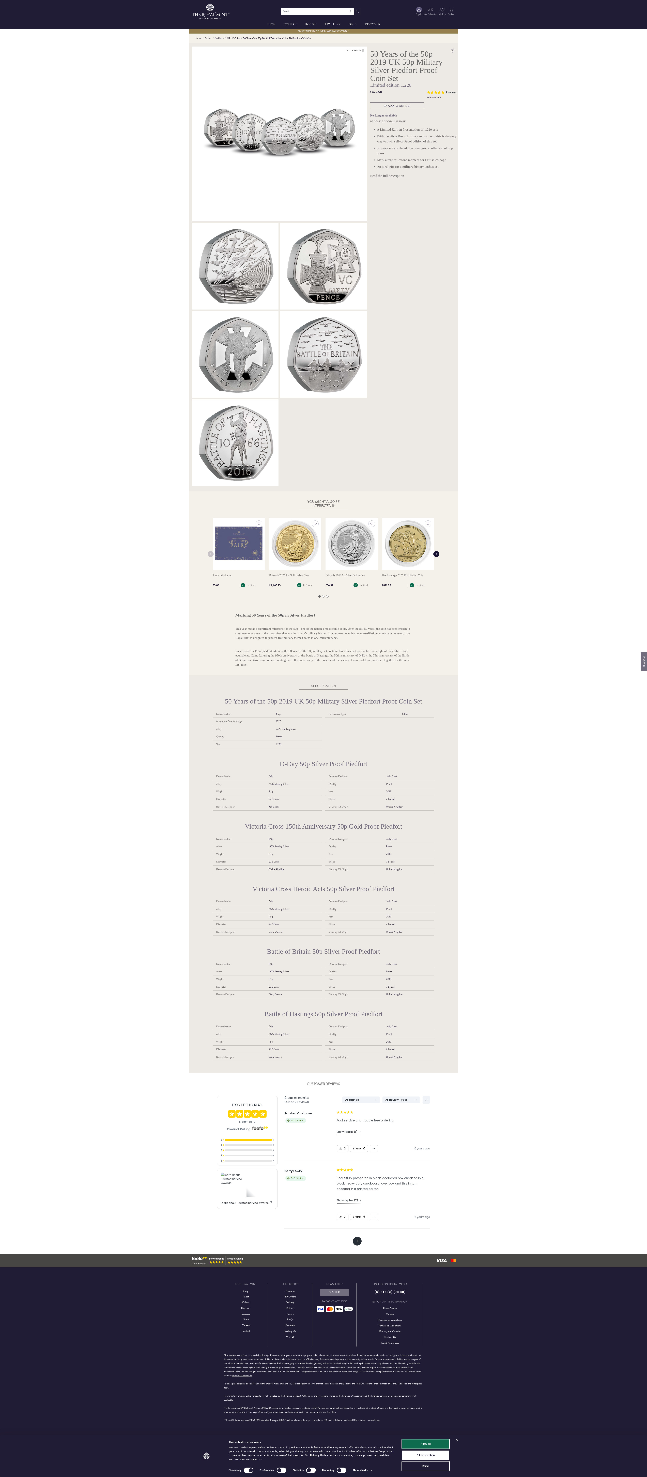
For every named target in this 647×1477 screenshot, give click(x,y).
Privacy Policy (319, 1455)
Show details (360, 1470)
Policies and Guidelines (390, 1320)
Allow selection (426, 1455)
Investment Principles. (242, 1375)
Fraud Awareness (390, 1343)
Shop (271, 24)
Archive (218, 38)
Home (198, 38)
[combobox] (317, 11)
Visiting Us (290, 1331)
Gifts (353, 24)
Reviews (290, 1314)
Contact (245, 1331)
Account (290, 1291)
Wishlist (442, 14)
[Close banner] (457, 1440)
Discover (372, 24)
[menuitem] (419, 11)
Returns (290, 1308)
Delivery (290, 1302)
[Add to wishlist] (259, 523)
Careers (246, 1325)
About (245, 1320)
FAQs (290, 1320)
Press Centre (390, 1308)
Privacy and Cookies (390, 1331)
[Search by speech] (350, 11)
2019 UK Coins (232, 38)
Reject (425, 1466)
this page (253, 1412)
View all (290, 1337)
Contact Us (390, 1337)
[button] (436, 91)
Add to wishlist (399, 106)
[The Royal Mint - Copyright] (211, 11)
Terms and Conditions (389, 1326)
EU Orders (290, 1297)
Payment (290, 1325)
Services (245, 1314)
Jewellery (332, 24)
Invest (310, 24)
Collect (290, 24)
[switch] (281, 1470)
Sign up (334, 1292)
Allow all (426, 1443)
